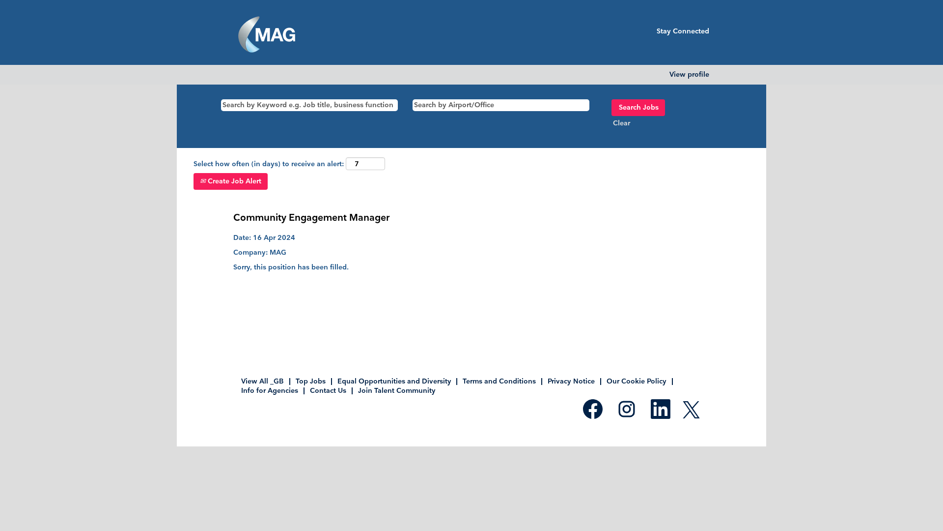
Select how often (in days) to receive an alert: (269, 164)
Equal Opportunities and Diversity (394, 381)
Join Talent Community (396, 390)
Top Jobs (311, 381)
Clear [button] (621, 123)
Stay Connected (683, 31)
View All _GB (262, 381)
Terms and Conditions (499, 381)
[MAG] (266, 35)
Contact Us (328, 390)
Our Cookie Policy (636, 381)
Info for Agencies (269, 390)
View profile (689, 75)
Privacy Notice (571, 381)
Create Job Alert (233, 181)
